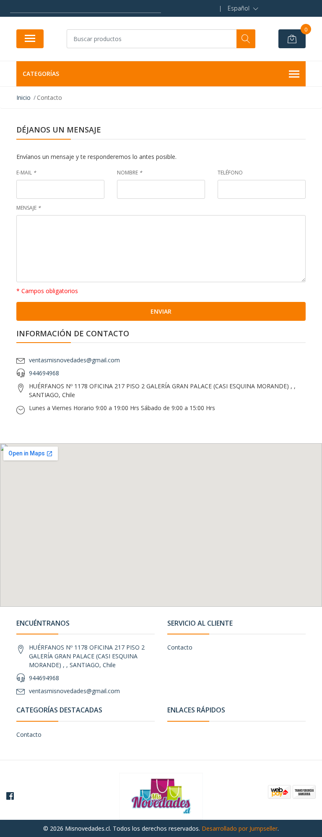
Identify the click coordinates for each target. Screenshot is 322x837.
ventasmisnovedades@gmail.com (74, 360)
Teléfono (230, 172)
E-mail (26, 172)
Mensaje (28, 207)
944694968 (44, 373)
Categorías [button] (41, 74)
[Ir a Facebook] (10, 796)
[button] (243, 8)
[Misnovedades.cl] (161, 795)
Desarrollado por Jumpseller (240, 828)
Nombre (129, 172)
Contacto (179, 647)
